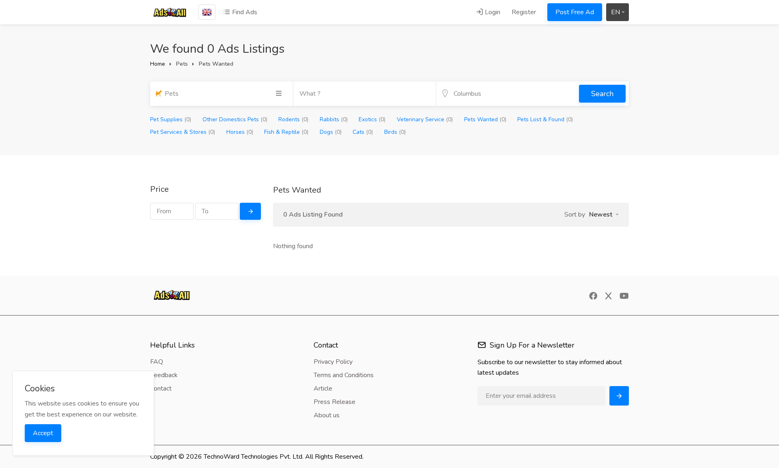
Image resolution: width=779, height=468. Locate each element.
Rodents (293, 119)
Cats (363, 132)
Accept (43, 433)
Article (323, 388)
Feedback (164, 375)
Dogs (331, 132)
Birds (395, 132)
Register (524, 12)
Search (602, 94)
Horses (239, 132)
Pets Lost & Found (545, 119)
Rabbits (334, 119)
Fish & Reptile (286, 132)
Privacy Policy (333, 361)
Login (491, 12)
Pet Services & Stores (182, 132)
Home (157, 64)
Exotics (372, 119)
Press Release (334, 401)
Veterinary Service (425, 119)
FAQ (156, 361)
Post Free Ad (574, 12)
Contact (161, 388)
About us (327, 415)
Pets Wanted (485, 119)
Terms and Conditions (344, 375)
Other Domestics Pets (234, 119)
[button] (604, 214)
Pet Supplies (170, 119)
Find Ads (243, 12)
